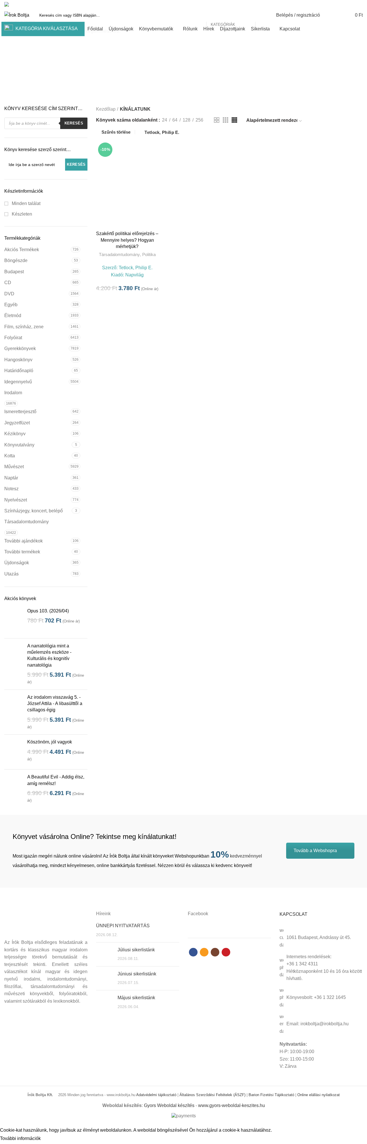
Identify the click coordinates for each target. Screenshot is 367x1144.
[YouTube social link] (359, 4)
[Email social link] (346, 4)
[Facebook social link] (339, 4)
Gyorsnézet (154, 149)
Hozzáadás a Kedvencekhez (154, 162)
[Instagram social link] (353, 4)
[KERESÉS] (262, 15)
